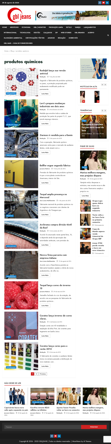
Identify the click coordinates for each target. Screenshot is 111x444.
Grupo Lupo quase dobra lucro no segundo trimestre (85, 206)
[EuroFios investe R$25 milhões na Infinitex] (42, 396)
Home (4, 27)
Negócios (10, 185)
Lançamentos (11, 93)
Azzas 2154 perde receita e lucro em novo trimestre (85, 248)
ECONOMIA (26, 27)
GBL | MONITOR (40, 27)
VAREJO (78, 27)
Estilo (8, 307)
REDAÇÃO (61, 38)
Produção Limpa (12, 125)
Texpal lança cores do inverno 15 (21, 295)
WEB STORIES (66, 33)
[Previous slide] (102, 84)
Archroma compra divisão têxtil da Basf (21, 235)
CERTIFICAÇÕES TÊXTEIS (34, 38)
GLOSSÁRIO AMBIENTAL (13, 38)
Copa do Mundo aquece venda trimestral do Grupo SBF (85, 234)
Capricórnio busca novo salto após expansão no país (16, 408)
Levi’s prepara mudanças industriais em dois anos (21, 113)
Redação (43, 77)
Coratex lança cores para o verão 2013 (21, 356)
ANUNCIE (51, 38)
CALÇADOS (47, 33)
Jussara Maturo (45, 169)
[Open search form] (108, 35)
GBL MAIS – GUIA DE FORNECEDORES (18, 43)
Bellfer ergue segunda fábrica (21, 174)
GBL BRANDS (80, 33)
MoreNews (76, 441)
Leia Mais (46, 94)
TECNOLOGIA (25, 33)
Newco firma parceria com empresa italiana (21, 265)
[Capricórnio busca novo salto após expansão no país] (16, 396)
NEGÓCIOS (14, 27)
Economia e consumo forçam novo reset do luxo (93, 127)
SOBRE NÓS (73, 38)
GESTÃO (37, 33)
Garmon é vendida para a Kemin (21, 144)
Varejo (84, 167)
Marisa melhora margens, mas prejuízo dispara (82, 97)
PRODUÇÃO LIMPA (56, 27)
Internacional (11, 155)
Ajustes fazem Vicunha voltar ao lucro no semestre (68, 408)
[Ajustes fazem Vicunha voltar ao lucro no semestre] (69, 396)
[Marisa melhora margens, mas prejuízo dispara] (93, 160)
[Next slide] (105, 84)
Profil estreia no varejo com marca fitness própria (97, 97)
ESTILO (69, 27)
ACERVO (91, 33)
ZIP (56, 33)
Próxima (43, 374)
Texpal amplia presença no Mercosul (21, 204)
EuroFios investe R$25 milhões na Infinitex (39, 408)
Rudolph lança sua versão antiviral (21, 82)
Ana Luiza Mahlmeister (47, 201)
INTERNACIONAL (10, 33)
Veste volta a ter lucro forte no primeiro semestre (85, 220)
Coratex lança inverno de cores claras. (21, 326)
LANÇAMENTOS (90, 27)
